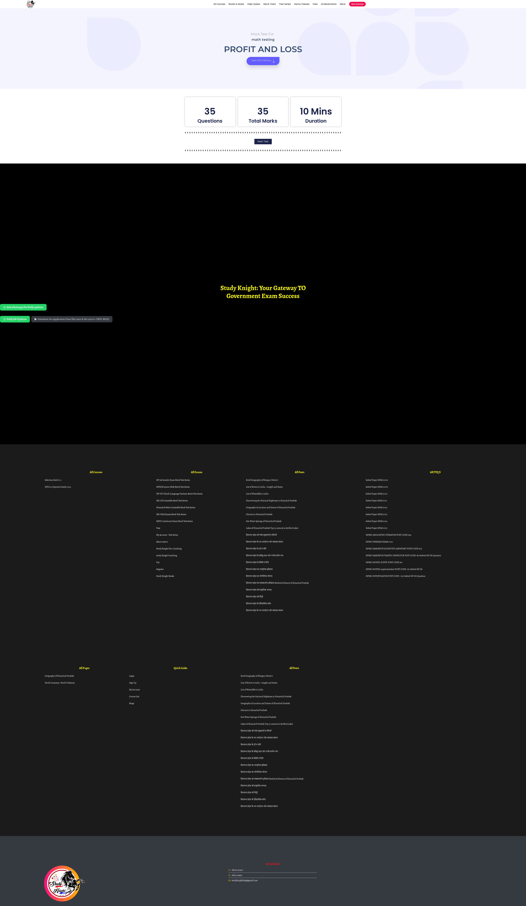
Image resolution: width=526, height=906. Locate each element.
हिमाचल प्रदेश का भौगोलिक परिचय (259, 576)
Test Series (285, 4)
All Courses (219, 4)
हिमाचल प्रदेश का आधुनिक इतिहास (259, 569)
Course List (134, 696)
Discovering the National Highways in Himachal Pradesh (271, 500)
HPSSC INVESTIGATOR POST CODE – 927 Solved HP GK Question (395, 576)
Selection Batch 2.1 (53, 480)
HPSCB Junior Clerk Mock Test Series (173, 487)
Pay (157, 562)
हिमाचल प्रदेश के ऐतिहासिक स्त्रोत (258, 603)
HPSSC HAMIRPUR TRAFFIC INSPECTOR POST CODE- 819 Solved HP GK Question (403, 555)
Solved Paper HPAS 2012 (376, 507)
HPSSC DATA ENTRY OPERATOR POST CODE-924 (388, 535)
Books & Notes (236, 4)
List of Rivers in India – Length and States (264, 487)
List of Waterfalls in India (257, 493)
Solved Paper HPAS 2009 (377, 487)
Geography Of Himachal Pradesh (59, 676)
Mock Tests (269, 4)
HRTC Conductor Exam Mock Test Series (174, 521)
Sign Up (132, 682)
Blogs (131, 703)
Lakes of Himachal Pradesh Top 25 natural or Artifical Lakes (272, 528)
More (342, 4)
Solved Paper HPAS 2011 (376, 500)
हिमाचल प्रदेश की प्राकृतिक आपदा (259, 589)
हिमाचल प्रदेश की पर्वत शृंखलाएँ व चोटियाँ (261, 535)
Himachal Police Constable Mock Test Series (175, 507)
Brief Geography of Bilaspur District (262, 480)
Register (160, 569)
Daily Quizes (253, 4)
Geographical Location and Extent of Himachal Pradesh (270, 507)
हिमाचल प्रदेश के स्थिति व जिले (257, 562)
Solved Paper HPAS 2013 (376, 514)
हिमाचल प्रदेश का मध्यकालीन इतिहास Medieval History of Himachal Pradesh (277, 583)
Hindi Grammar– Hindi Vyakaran (60, 682)
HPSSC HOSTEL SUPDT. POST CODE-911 (384, 562)
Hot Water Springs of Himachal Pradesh (263, 521)
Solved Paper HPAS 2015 (376, 528)
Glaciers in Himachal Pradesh (259, 514)
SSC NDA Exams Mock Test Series (171, 514)
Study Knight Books (165, 576)
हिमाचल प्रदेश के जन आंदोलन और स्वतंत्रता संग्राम (264, 541)
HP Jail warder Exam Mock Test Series (173, 480)
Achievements (329, 4)
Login (131, 676)
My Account (134, 689)
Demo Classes (301, 4)
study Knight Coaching (166, 555)
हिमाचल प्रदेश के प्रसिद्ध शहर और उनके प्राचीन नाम (264, 555)
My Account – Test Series (167, 535)
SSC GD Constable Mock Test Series (172, 500)
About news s (162, 541)
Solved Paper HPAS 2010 (377, 493)
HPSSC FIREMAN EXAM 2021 (379, 541)
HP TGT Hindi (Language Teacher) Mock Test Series (179, 493)
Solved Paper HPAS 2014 (376, 521)
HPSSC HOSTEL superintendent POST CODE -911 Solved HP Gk (394, 569)
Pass (315, 4)
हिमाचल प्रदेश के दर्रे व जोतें (256, 548)
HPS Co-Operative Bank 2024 (58, 487)
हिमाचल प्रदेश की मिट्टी (254, 596)
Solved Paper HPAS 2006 (377, 480)
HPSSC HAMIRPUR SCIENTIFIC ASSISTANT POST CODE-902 (394, 548)
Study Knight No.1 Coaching (169, 548)
